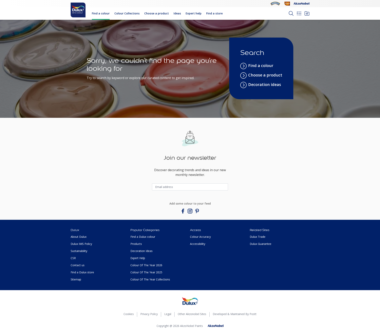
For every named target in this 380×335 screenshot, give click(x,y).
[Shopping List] (299, 13)
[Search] (291, 13)
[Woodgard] (287, 4)
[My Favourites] (307, 13)
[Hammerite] (275, 4)
